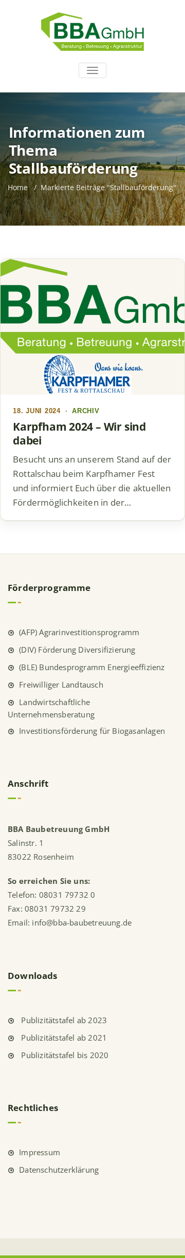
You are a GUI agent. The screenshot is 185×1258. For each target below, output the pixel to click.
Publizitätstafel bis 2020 (63, 1055)
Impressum (39, 1152)
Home (18, 187)
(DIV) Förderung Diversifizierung (77, 649)
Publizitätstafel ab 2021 (63, 1037)
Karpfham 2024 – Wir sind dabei (79, 433)
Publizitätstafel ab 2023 (63, 1020)
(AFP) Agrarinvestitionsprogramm (79, 632)
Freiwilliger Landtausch (61, 684)
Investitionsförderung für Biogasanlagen (92, 731)
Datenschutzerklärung (59, 1169)
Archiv (86, 411)
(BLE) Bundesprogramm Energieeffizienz (91, 667)
